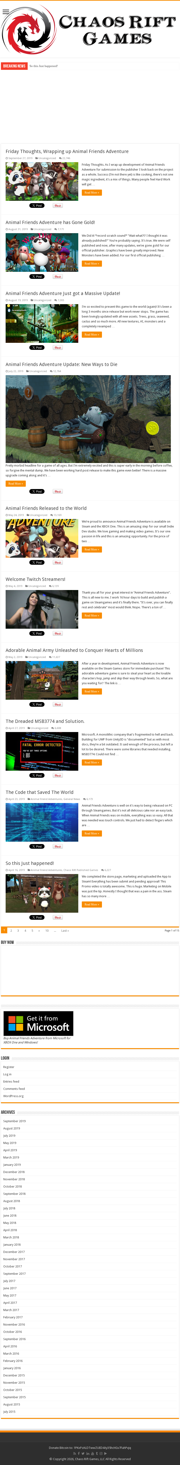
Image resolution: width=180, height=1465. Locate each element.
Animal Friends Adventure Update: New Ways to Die (61, 364)
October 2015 (12, 1390)
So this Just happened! (30, 863)
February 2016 (12, 1361)
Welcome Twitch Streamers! (35, 579)
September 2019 (14, 1121)
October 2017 (12, 1266)
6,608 (58, 728)
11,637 (56, 657)
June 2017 (9, 1288)
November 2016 (14, 1324)
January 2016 (12, 1368)
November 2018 (14, 1179)
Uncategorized (47, 158)
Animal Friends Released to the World (46, 508)
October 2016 (12, 1332)
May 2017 (9, 1295)
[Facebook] (78, 1453)
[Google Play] (105, 1453)
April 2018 (10, 1230)
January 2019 (12, 1164)
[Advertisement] (90, 106)
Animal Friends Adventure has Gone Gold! (50, 222)
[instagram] (101, 1453)
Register (8, 1067)
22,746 (66, 158)
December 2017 (14, 1252)
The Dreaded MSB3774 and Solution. (45, 721)
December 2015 (14, 1375)
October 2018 (12, 1186)
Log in (7, 1074)
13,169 (57, 515)
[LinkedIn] (88, 1453)
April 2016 (10, 1346)
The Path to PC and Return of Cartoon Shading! (60, 66)
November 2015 (14, 1382)
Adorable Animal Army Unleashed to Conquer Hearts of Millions (74, 650)
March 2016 (11, 1353)
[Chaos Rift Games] (90, 29)
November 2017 (14, 1259)
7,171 (61, 229)
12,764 (57, 371)
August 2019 (11, 1128)
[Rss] (74, 1453)
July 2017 (9, 1281)
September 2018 (14, 1194)
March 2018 (11, 1237)
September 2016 (14, 1339)
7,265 (61, 300)
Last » (65, 930)
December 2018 (14, 1172)
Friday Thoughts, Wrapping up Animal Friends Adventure (67, 151)
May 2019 (9, 1143)
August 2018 (11, 1201)
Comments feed (14, 1089)
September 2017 (14, 1273)
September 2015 (14, 1397)
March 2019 (11, 1157)
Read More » (92, 192)
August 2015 (11, 1404)
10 (47, 930)
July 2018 (9, 1208)
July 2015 (9, 1411)
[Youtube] (92, 1453)
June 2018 (9, 1215)
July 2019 (9, 1135)
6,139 (55, 586)
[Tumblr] (96, 1453)
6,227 (108, 870)
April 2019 (10, 1150)
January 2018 (12, 1244)
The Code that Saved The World (40, 792)
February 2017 (12, 1317)
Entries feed (11, 1081)
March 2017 (11, 1310)
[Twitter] (83, 1453)
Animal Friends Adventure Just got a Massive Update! (63, 293)
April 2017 (10, 1302)
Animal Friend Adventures (46, 799)
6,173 (89, 799)
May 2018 (9, 1223)
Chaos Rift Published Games (81, 870)
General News (72, 799)
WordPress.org (13, 1096)
